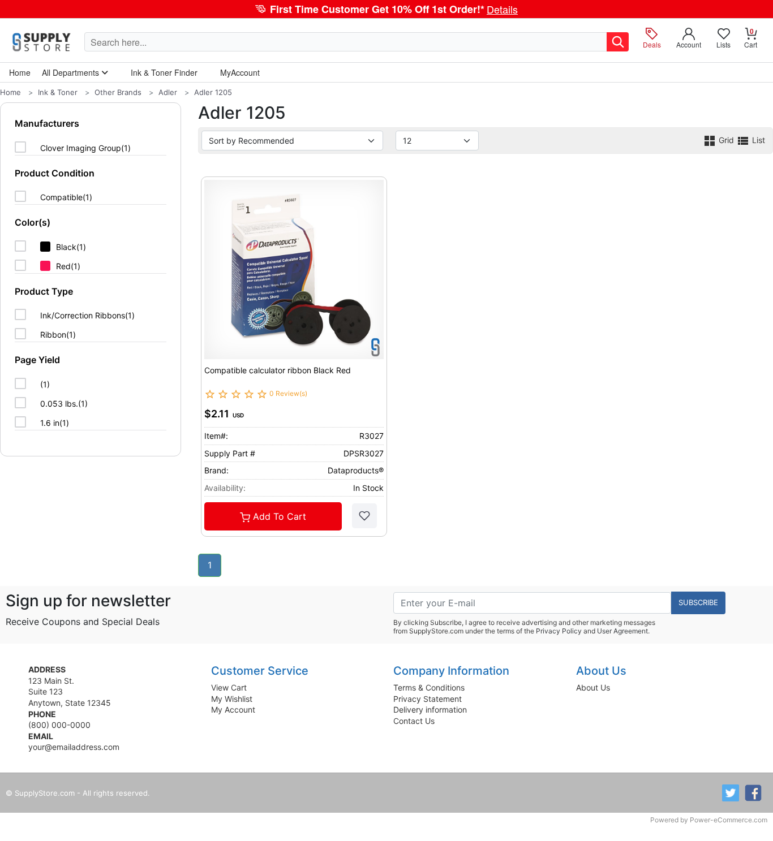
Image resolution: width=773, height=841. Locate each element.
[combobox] (345, 41)
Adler (167, 92)
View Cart (229, 687)
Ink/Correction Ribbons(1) (87, 315)
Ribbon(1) (58, 334)
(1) (45, 384)
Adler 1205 (213, 92)
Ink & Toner (58, 92)
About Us (593, 687)
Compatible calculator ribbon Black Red (277, 370)
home (20, 72)
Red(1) (68, 266)
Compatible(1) (66, 197)
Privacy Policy (559, 631)
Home (10, 92)
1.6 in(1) (54, 423)
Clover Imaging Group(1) (85, 148)
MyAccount (240, 72)
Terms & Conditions (429, 687)
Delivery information (430, 709)
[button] (386, 9)
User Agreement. (623, 631)
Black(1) (71, 247)
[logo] (42, 42)
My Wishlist (231, 699)
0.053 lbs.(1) (64, 403)
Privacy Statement (427, 699)
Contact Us (414, 721)
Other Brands (118, 92)
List (757, 140)
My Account (233, 709)
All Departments (71, 72)
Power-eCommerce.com (728, 820)
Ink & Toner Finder (164, 72)
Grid (726, 140)
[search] (618, 41)
